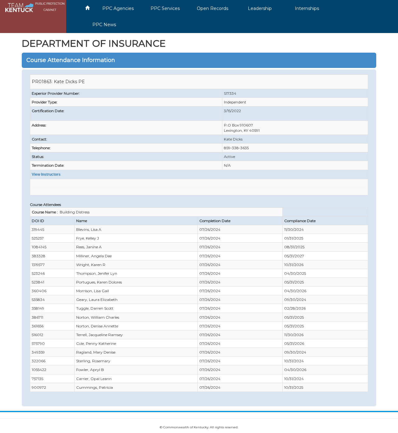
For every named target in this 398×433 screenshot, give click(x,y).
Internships (307, 8)
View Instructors (46, 174)
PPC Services (165, 8)
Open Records (212, 8)
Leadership (260, 8)
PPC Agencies (118, 8)
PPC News (104, 24)
